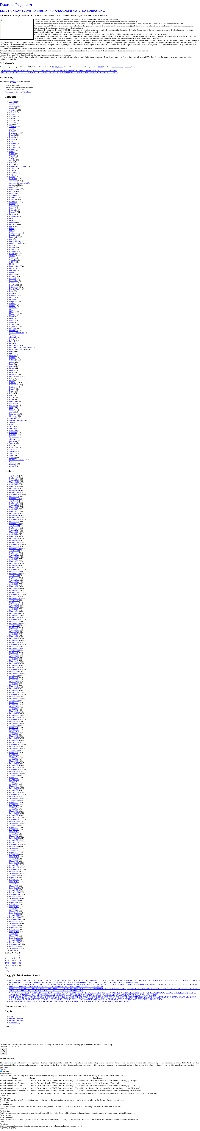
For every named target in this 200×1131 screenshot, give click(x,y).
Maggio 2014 (14, 782)
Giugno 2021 (14, 605)
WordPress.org (14, 1023)
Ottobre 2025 (14, 497)
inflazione (12, 270)
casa (10, 162)
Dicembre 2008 (15, 917)
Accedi (11, 1016)
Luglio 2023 (13, 553)
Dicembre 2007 (15, 942)
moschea (12, 318)
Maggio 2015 (14, 757)
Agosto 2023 (14, 551)
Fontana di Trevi (15, 233)
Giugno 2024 (14, 530)
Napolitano (13, 327)
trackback (128, 67)
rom (10, 395)
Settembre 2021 (15, 599)
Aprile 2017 (13, 709)
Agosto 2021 (14, 601)
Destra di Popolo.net (16, 4)
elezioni (12, 200)
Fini (10, 227)
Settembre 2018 (15, 674)
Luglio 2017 (13, 703)
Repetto (12, 391)
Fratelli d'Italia (14, 241)
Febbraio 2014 (14, 788)
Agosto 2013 (14, 801)
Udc (10, 445)
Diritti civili (13, 193)
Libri (11, 293)
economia (12, 197)
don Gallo (13, 195)
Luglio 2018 (13, 678)
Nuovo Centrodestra (16, 333)
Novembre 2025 (15, 495)
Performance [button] (4, 1102)
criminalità (13, 181)
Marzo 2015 (13, 761)
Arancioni (13, 123)
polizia (11, 362)
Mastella (12, 306)
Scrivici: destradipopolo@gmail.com (18, 92)
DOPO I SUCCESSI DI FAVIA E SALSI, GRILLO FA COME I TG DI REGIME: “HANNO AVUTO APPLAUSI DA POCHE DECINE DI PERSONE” (59, 71)
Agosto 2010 (14, 875)
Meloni (11, 310)
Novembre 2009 (15, 894)
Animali (12, 120)
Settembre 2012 (15, 823)
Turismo (12, 443)
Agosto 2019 (14, 651)
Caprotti (12, 156)
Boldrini (12, 139)
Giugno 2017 (14, 705)
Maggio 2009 (14, 907)
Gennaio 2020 (14, 640)
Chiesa (11, 168)
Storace (12, 429)
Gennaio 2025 (14, 515)
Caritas (11, 158)
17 (6, 963)
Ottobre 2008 (14, 921)
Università (13, 447)
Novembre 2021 (15, 594)
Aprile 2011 (13, 859)
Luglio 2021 (13, 603)
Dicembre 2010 (15, 867)
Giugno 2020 (14, 630)
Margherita (13, 302)
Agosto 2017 (14, 701)
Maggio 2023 (14, 557)
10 (6, 960)
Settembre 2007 (15, 948)
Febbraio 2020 (14, 638)
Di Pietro (12, 191)
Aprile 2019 (13, 659)
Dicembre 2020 (15, 617)
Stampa (12, 426)
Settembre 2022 (15, 574)
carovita (12, 160)
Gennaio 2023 (14, 565)
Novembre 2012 (15, 819)
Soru (11, 422)
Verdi (11, 456)
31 (6, 968)
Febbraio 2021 (14, 613)
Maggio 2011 (14, 857)
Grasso (11, 258)
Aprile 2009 (13, 909)
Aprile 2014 (13, 784)
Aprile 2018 (13, 684)
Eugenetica (13, 210)
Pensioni (12, 358)
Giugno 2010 (14, 880)
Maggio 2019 (14, 657)
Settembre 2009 (15, 898)
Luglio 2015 (13, 753)
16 (20, 960)
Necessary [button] (4, 1069)
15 (17, 960)
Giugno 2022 (14, 580)
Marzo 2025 (13, 511)
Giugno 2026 (14, 480)
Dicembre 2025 (15, 492)
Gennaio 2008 (14, 940)
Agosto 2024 (14, 526)
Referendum (13, 385)
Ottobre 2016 (14, 721)
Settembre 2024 (15, 524)
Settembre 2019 (15, 649)
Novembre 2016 (15, 719)
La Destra (12, 279)
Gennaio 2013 (14, 815)
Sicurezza (12, 416)
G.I (12, 1026)
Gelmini (12, 247)
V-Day (11, 449)
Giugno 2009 (14, 905)
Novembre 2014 (15, 769)
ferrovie (12, 222)
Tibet (11, 439)
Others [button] (2, 1122)
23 (20, 963)
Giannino (12, 252)
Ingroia (11, 272)
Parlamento (13, 345)
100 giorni (13, 102)
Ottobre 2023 (14, 547)
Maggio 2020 (14, 632)
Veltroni (12, 451)
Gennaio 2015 (14, 765)
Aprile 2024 (13, 534)
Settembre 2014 (15, 773)
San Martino (13, 404)
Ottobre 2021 (14, 597)
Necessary (6, 1071)
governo (12, 256)
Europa (12, 212)
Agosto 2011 (14, 850)
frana (11, 239)
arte (10, 125)
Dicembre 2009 (15, 892)
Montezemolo (14, 314)
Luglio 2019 (13, 653)
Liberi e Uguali (14, 289)
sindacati (12, 418)
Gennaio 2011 (14, 865)
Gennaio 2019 (14, 665)
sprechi (11, 424)
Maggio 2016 (14, 732)
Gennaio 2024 (14, 540)
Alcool (11, 108)
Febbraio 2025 (14, 513)
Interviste (12, 274)
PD (53, 67)
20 (13, 963)
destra (11, 187)
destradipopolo (14, 189)
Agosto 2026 (14, 476)
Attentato (12, 127)
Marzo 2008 (13, 936)
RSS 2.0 (100, 67)
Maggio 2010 (14, 882)
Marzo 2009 (13, 911)
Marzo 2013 (13, 811)
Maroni (12, 304)
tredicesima (13, 441)
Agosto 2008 (14, 925)
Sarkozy (12, 410)
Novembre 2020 (15, 619)
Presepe (12, 368)
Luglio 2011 (13, 853)
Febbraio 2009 (14, 913)
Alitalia (12, 114)
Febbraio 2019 (14, 663)
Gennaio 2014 (14, 790)
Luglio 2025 (13, 503)
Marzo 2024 (13, 536)
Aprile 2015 (13, 759)
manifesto (12, 299)
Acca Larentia (14, 106)
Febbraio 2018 (14, 688)
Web (11, 462)
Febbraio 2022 (14, 588)
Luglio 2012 (13, 828)
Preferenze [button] (4, 1047)
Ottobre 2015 (14, 746)
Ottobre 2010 (14, 871)
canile (11, 152)
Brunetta (12, 145)
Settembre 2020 (15, 624)
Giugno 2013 (14, 805)
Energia (12, 204)
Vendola (12, 453)
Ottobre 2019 (14, 646)
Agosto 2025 (14, 501)
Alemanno (13, 110)
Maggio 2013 (14, 807)
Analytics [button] (3, 1109)
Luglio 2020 (13, 628)
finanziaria (13, 225)
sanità (11, 408)
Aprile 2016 (13, 734)
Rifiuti (11, 393)
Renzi (11, 389)
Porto (11, 364)
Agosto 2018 (14, 676)
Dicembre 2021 (15, 592)
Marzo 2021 (13, 611)
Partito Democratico (16, 349)
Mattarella (13, 308)
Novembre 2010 (15, 869)
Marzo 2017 (13, 711)
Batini (11, 131)
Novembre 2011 (15, 844)
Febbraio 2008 (14, 938)
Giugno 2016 (14, 730)
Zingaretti (12, 464)
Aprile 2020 (13, 634)
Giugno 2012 (14, 830)
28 (15, 966)
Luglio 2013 (13, 803)
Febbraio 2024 (14, 538)
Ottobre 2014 (14, 771)
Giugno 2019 (14, 655)
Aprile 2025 (13, 509)
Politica (60, 67)
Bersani (12, 135)
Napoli (11, 324)
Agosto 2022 (14, 576)
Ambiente (12, 116)
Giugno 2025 (14, 505)
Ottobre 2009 (14, 896)
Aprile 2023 (13, 559)
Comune (12, 172)
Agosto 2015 (14, 751)
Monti (11, 316)
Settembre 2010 (15, 873)
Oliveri (11, 339)
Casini (11, 164)
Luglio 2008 (13, 928)
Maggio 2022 (14, 582)
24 (6, 966)
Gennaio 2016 (14, 740)
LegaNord (13, 285)
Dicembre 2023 (15, 542)
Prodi (11, 372)
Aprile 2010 (13, 884)
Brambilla (12, 143)
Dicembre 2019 (15, 642)
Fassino (12, 214)
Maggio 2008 (14, 932)
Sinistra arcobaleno (16, 420)
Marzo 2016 (13, 736)
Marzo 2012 (13, 836)
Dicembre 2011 (14, 842)
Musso (11, 320)
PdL (56, 67)
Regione (12, 387)
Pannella (12, 341)
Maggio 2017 (14, 707)
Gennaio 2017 (14, 715)
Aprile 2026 (13, 484)
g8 (10, 245)
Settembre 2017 (15, 699)
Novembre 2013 (15, 794)
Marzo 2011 (13, 861)
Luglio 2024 (13, 528)
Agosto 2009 (14, 900)
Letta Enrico (13, 287)
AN (10, 118)
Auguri (11, 129)
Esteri (11, 208)
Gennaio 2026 (14, 490)
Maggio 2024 (14, 532)
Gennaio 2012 (14, 840)
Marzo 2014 (13, 786)
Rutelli (11, 399)
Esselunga (13, 206)
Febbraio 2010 (14, 888)
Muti (11, 322)
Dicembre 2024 (15, 517)
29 (17, 966)
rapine (11, 381)
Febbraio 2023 (14, 563)
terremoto (12, 435)
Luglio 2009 (13, 903)
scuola (11, 412)
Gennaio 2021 (14, 615)
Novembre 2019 (15, 644)
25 (8, 966)
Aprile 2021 (13, 609)
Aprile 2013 (13, 809)
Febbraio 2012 (14, 838)
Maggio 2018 (14, 682)
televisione (13, 433)
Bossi (11, 141)
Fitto (11, 231)
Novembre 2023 (15, 544)
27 (13, 966)
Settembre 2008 (15, 923)
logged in (13, 82)
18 (8, 963)
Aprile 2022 (13, 584)
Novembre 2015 (15, 744)
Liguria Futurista (15, 295)
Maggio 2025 (14, 507)
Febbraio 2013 (14, 813)
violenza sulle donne (16, 460)
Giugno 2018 (14, 680)
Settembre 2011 (15, 848)
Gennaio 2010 (14, 890)
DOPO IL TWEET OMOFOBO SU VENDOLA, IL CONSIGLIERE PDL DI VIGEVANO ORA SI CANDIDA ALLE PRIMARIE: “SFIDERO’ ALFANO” (59, 73)
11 (8, 960)
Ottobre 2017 (14, 696)
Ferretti (11, 220)
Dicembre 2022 (15, 567)
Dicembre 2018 (15, 667)
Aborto (11, 104)
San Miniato (13, 406)
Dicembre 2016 (15, 717)
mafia (11, 297)
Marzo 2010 (13, 886)
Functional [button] (4, 1096)
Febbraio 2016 (14, 738)
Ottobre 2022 (14, 572)
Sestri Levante (14, 414)
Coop (11, 175)
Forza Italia (13, 237)
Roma (11, 397)
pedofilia (12, 356)
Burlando (12, 147)
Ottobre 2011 (14, 846)
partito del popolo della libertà (20, 347)
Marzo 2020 (13, 636)
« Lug (7, 971)
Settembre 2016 (15, 724)
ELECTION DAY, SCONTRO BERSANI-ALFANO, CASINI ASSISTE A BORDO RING (52, 10)
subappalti (13, 431)
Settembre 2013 (15, 798)
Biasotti (12, 137)
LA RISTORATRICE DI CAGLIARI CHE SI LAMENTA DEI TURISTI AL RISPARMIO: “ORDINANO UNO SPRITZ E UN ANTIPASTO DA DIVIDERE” (69, 1001)
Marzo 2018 (13, 686)
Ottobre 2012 (14, 821)
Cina (11, 170)
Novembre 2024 (15, 520)
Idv (10, 264)
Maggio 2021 (14, 607)
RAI (10, 379)
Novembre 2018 (15, 669)
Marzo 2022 (13, 586)
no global (12, 329)
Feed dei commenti (16, 1020)
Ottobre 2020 (14, 622)
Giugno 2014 (14, 780)
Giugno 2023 (14, 555)
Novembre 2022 (15, 569)
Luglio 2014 (13, 778)
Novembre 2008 (15, 919)
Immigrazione (14, 266)
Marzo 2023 (13, 561)
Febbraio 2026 (14, 488)
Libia (11, 291)
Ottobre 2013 (14, 796)
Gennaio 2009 (14, 915)
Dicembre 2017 (15, 692)
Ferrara (11, 218)
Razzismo (12, 383)
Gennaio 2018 (14, 690)
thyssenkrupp (14, 437)
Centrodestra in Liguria (17, 166)
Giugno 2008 (14, 930)
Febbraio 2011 (14, 863)
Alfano (11, 112)
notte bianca (13, 331)
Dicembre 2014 (15, 767)
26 (10, 966)
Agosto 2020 (14, 626)
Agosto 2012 (14, 826)
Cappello (12, 154)
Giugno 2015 (14, 755)
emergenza (13, 202)
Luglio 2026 (13, 478)
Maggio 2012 (14, 832)
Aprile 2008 (13, 934)
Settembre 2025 (15, 499)
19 (10, 963)
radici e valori (14, 376)
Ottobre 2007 (14, 946)
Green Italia (13, 260)
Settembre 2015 (15, 748)
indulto (11, 268)
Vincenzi (12, 458)
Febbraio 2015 (14, 763)
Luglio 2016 (13, 728)
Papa (11, 343)
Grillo (11, 262)
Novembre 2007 (15, 944)
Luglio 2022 (13, 578)
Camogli (12, 150)
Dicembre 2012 (15, 817)
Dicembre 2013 (15, 792)
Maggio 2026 (14, 482)
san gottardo (13, 401)
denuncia (12, 185)
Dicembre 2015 (15, 742)
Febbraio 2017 (14, 713)
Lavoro (12, 283)
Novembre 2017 (15, 694)
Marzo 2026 (13, 486)
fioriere (11, 229)
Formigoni (13, 235)
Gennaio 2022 (14, 590)
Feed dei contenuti (16, 1018)
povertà (12, 366)
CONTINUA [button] (14, 1047)
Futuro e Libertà (15, 243)
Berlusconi (13, 133)
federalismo (13, 216)
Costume (12, 179)
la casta (12, 277)
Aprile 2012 (13, 834)
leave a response (117, 67)
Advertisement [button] (5, 1115)
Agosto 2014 (14, 776)
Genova (12, 249)
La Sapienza (13, 281)
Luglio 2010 (13, 878)
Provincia (12, 374)
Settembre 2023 (15, 549)
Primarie (12, 370)
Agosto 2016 (14, 726)
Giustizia (12, 254)
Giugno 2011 (14, 855)
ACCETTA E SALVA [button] (8, 1128)
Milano (11, 312)
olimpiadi (12, 337)
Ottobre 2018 (14, 671)
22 (17, 963)
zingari (11, 466)
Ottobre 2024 (14, 522)
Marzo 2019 (13, 661)
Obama (12, 335)
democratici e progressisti (18, 183)
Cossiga (12, 177)
